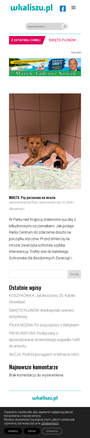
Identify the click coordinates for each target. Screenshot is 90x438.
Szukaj (74, 274)
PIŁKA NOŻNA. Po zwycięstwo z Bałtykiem (44, 325)
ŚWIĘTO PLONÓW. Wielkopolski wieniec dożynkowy (61, 40)
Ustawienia (52, 431)
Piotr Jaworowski (43, 202)
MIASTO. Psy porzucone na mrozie (32, 197)
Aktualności (16, 209)
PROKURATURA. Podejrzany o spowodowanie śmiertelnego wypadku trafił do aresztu (44, 339)
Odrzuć (32, 431)
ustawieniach (50, 423)
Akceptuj (13, 431)
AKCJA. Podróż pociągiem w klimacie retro (44, 354)
